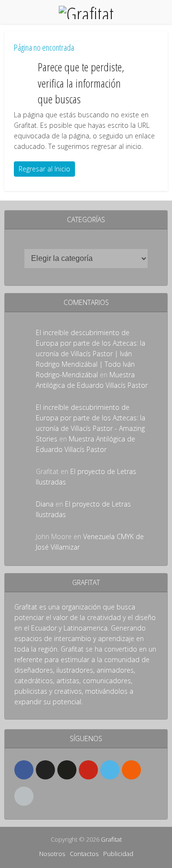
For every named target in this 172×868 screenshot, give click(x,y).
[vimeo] (109, 769)
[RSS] (131, 769)
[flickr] (66, 769)
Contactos (84, 853)
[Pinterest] (88, 769)
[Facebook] (23, 769)
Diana (45, 503)
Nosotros (52, 853)
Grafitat (111, 839)
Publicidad (118, 853)
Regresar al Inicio (44, 168)
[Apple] (23, 796)
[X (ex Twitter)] (45, 769)
